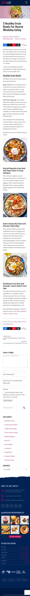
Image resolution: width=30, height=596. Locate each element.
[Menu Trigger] (26, 2)
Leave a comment (20, 39)
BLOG (18, 580)
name (8, 374)
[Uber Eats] (19, 573)
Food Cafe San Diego (11, 432)
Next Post (24, 341)
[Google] (20, 506)
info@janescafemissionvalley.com (14, 500)
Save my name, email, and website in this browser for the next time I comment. (14, 395)
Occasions (8, 448)
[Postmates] (3, 573)
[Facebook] (2, 506)
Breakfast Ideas (9, 421)
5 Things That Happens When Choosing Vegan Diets (14, 338)
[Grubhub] (13, 573)
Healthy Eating (8, 39)
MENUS (4, 580)
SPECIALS (12, 580)
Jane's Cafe (8, 36)
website (5, 389)
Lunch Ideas (8, 444)
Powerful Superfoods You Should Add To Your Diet (15, 343)
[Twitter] (7, 506)
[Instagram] (11, 506)
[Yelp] (15, 506)
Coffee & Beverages (11, 429)
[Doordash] (8, 573)
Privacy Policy (23, 594)
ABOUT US (11, 579)
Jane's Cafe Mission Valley (6, 2)
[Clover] (24, 573)
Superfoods (8, 452)
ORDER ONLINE (21, 579)
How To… (8, 440)
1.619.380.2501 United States (13, 496)
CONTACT (25, 580)
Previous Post (7, 336)
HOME (4, 579)
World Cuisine (9, 460)
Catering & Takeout (11, 425)
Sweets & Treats (10, 456)
